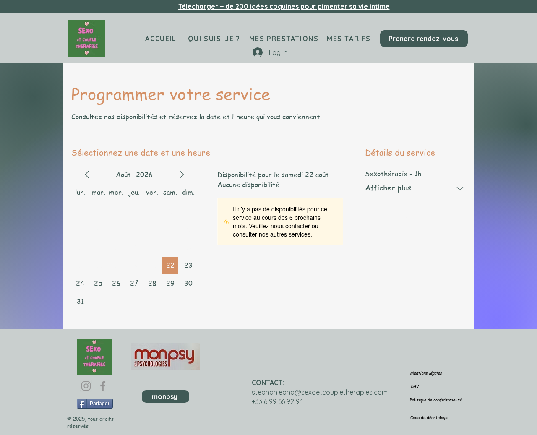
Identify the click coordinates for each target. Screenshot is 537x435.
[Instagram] (86, 386)
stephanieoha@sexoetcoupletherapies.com (320, 392)
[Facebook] (102, 386)
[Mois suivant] (182, 174)
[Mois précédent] (87, 174)
